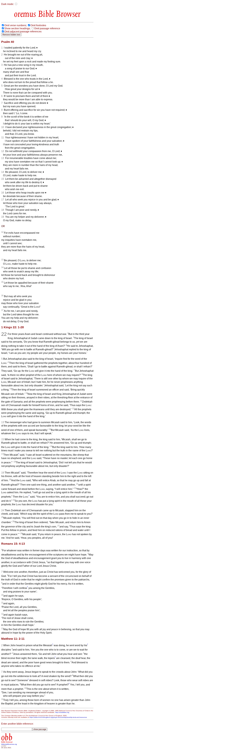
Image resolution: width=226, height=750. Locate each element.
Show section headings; (17, 28)
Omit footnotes (38, 25)
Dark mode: (7, 4)
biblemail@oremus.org (9, 744)
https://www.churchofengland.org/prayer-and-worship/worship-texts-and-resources (58, 717)
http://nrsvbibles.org (62, 712)
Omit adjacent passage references (23, 31)
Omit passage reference (47, 28)
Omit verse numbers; (15, 25)
